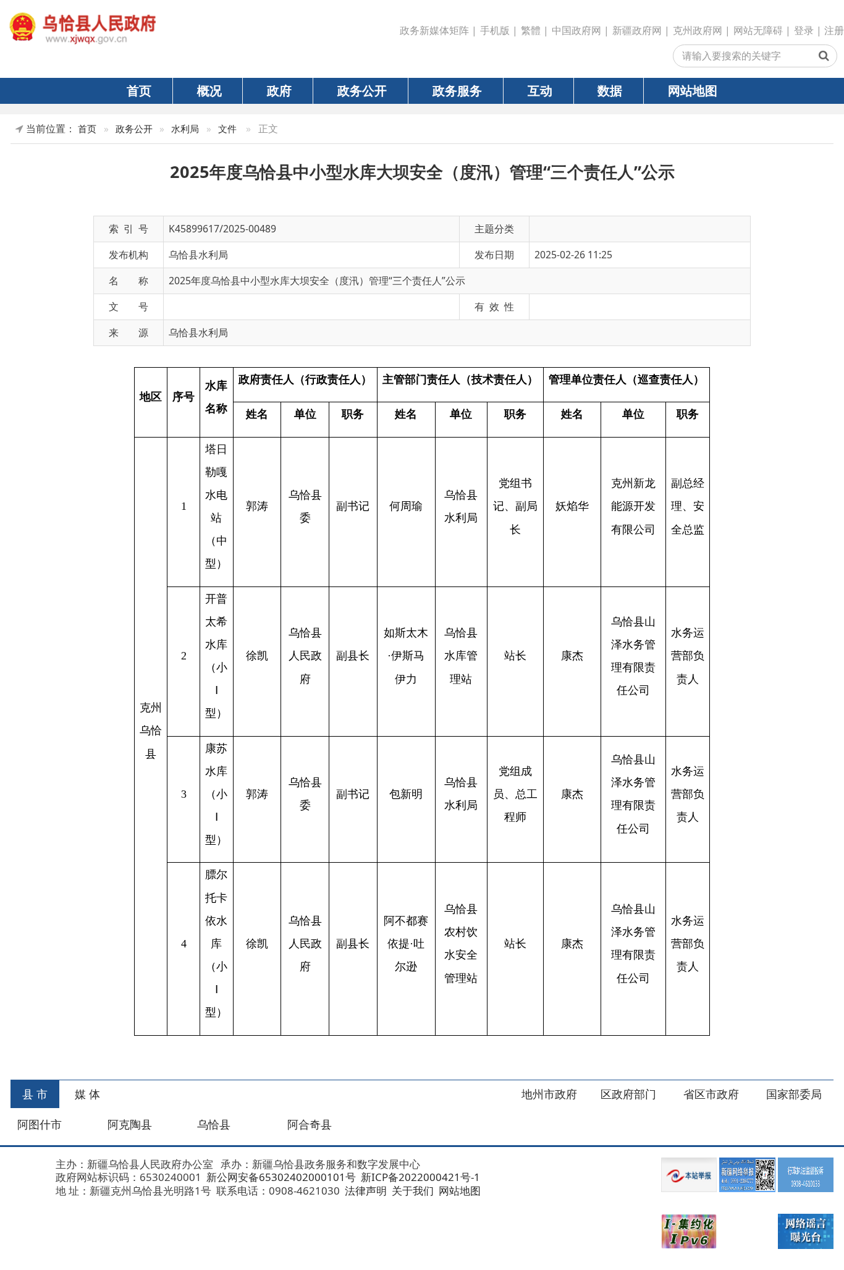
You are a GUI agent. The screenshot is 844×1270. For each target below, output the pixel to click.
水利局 (185, 128)
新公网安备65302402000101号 (280, 1177)
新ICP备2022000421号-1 (419, 1177)
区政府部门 (628, 1093)
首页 (139, 90)
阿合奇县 (309, 1124)
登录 (804, 30)
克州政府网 (697, 30)
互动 (540, 90)
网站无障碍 (758, 30)
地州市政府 (549, 1093)
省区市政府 (711, 1093)
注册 (834, 30)
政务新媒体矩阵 (434, 30)
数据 (609, 90)
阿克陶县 (130, 1124)
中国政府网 (576, 30)
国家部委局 (794, 1093)
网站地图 (692, 90)
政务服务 (457, 90)
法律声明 (364, 1190)
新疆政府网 (637, 30)
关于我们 (411, 1190)
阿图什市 (39, 1124)
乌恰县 (213, 1124)
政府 (279, 90)
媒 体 (87, 1093)
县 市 (35, 1093)
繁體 (531, 30)
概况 (209, 90)
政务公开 (362, 90)
